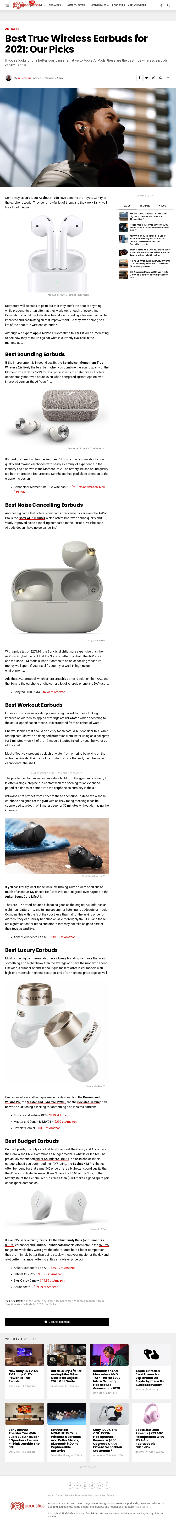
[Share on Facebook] (139, 78)
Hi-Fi (40, 5)
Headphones (98, 5)
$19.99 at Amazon (52, 1280)
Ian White (97, 1393)
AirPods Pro (43, 381)
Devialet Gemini (88, 1102)
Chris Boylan (15, 1386)
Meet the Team (72, 1495)
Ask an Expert (137, 5)
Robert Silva (56, 1455)
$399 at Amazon (60, 1115)
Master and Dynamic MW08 (46, 1102)
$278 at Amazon (54, 692)
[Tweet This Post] (147, 78)
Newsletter (99, 1495)
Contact (60, 1495)
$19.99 (9, 1245)
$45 (47, 1168)
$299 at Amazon (65, 1121)
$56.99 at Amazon (50, 1274)
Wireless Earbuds (84, 1300)
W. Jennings (24, 78)
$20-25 (104, 1245)
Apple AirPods (49, 198)
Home (27, 1300)
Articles (48, 1300)
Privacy (110, 1495)
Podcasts (118, 5)
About (51, 1495)
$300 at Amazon (49, 1128)
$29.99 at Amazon (46, 1287)
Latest (37, 1300)
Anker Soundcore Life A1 (52, 1159)
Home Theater (76, 5)
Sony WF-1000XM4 (32, 518)
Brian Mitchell (57, 1386)
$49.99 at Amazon (63, 937)
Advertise (87, 1495)
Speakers (55, 5)
